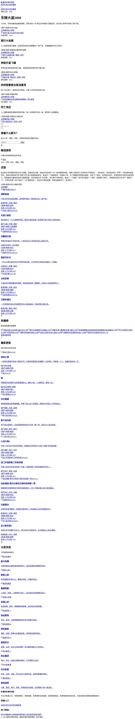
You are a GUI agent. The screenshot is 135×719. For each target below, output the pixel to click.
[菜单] (2, 7)
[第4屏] (7, 126)
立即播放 (4, 30)
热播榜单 (17, 705)
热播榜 (13, 5)
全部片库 (4, 705)
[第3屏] (5, 126)
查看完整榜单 (6, 335)
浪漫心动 (24, 714)
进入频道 (11, 30)
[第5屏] (8, 126)
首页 (2, 5)
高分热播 (4, 714)
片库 (6, 5)
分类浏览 (11, 705)
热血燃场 (31, 714)
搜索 (22, 142)
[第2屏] (3, 126)
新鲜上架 (11, 714)
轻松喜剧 (38, 714)
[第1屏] (2, 126)
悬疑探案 (17, 714)
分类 (9, 5)
